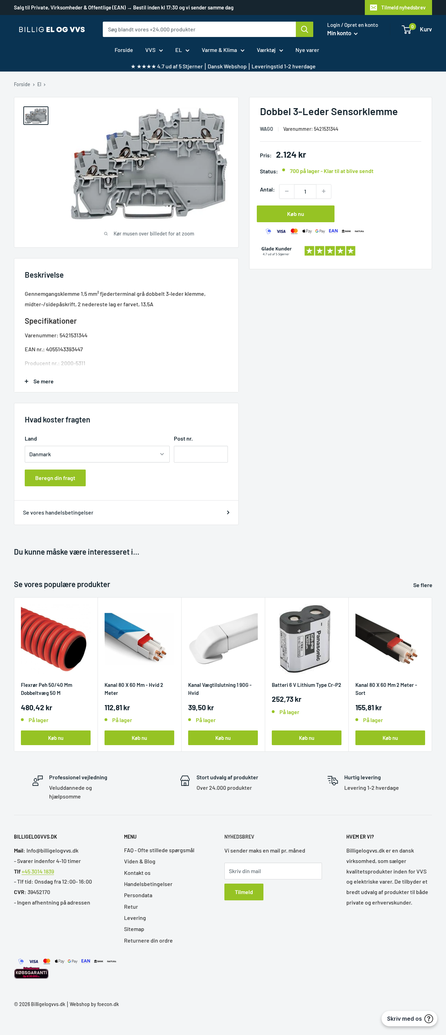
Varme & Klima (219, 49)
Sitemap (134, 928)
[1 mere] (323, 191)
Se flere (423, 585)
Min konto (339, 32)
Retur (131, 906)
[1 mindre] (286, 191)
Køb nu (295, 213)
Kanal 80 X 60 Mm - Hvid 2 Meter (134, 689)
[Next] (432, 674)
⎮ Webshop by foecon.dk (92, 1004)
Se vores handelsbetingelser (58, 512)
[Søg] (304, 29)
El (39, 84)
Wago (266, 129)
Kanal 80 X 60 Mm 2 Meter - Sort (386, 689)
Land (31, 438)
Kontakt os (137, 872)
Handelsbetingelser (148, 883)
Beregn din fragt (55, 477)
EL (178, 49)
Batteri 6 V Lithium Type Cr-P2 (306, 685)
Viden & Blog (139, 861)
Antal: (267, 189)
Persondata (138, 895)
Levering (135, 917)
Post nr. (183, 438)
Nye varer (307, 49)
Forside (124, 49)
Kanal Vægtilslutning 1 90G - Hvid (220, 689)
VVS (150, 49)
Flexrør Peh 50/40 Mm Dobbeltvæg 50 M (46, 689)
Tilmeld (244, 891)
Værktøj (266, 49)
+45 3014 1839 (38, 871)
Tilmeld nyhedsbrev (403, 7)
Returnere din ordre (148, 940)
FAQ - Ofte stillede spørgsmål (159, 850)
